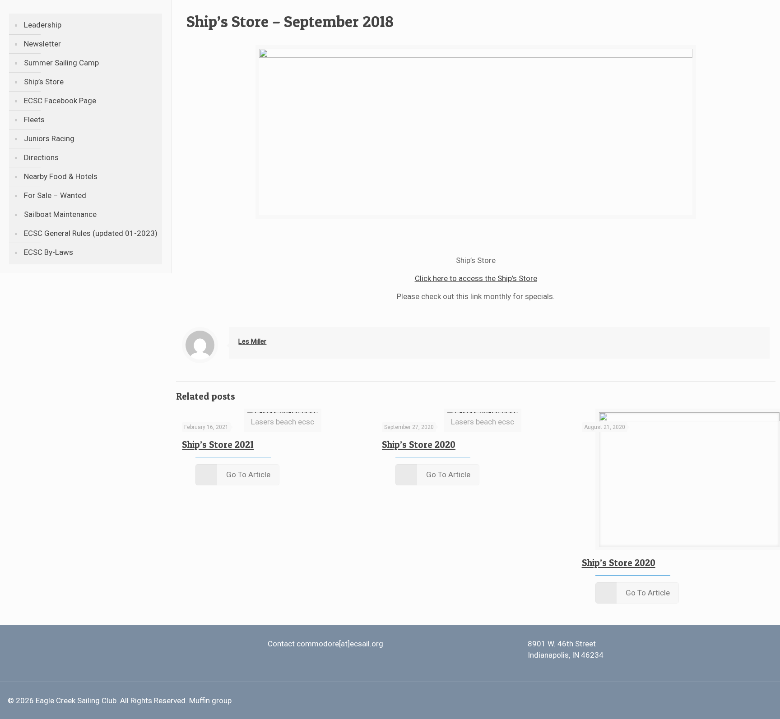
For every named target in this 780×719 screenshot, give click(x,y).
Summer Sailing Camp (61, 62)
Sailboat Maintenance (60, 214)
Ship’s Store (44, 81)
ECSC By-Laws (48, 252)
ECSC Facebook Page (60, 100)
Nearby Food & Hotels (61, 176)
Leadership (42, 24)
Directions (41, 157)
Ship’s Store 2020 (418, 444)
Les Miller (252, 341)
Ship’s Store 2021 (218, 444)
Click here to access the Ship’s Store (476, 278)
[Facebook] (739, 701)
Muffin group (210, 700)
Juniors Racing (49, 138)
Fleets (34, 119)
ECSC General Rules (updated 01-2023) (91, 233)
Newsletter (42, 43)
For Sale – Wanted (55, 195)
